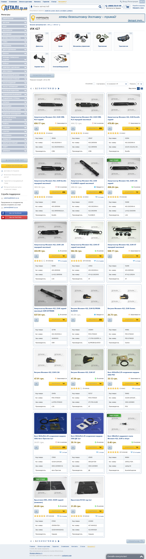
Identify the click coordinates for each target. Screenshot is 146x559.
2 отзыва (101, 516)
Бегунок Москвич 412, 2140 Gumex (121, 308)
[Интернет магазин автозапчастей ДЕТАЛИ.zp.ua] (14, 7)
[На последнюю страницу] (58, 88)
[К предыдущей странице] (34, 88)
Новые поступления (14, 166)
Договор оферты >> (36, 553)
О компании (13, 2)
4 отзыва (101, 197)
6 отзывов (63, 261)
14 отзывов (100, 261)
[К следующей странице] (56, 88)
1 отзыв (137, 261)
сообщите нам (66, 555)
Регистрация (133, 1)
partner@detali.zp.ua (11, 207)
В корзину (56, 128)
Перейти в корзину (139, 5)
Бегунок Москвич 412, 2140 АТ (83, 372)
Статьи (53, 2)
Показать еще (134, 541)
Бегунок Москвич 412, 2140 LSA (47, 372)
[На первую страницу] (31, 88)
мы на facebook (15, 213)
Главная (4, 2)
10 (53, 88)
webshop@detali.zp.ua (11, 198)
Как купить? (62, 2)
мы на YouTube (15, 217)
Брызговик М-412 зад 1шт (81, 500)
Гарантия (46, 2)
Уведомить (93, 128)
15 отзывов (136, 452)
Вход (125, 1)
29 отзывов (63, 516)
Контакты (37, 2)
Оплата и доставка (25, 2)
